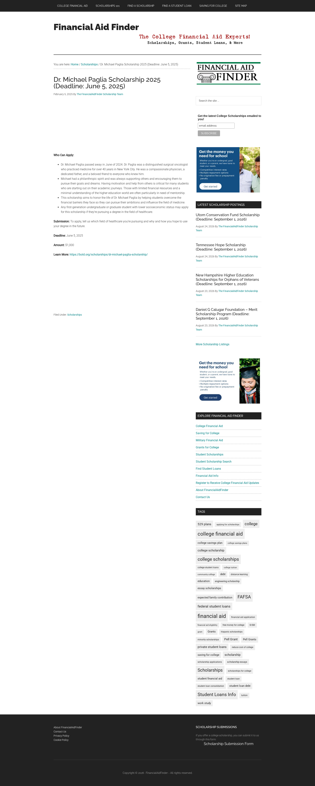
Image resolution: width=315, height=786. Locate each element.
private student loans (212, 647)
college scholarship (211, 550)
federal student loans (214, 606)
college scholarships (218, 559)
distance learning (239, 574)
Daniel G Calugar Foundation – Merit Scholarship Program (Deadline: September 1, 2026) (226, 314)
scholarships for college (239, 671)
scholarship (233, 655)
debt (222, 574)
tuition (244, 695)
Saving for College (207, 433)
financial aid (212, 616)
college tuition (230, 567)
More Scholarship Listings (212, 344)
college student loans (208, 567)
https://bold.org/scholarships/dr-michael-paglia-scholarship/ (109, 254)
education (204, 581)
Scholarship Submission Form (228, 744)
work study (204, 703)
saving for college (208, 655)
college (251, 524)
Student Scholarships (209, 454)
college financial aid (220, 534)
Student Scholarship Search (214, 461)
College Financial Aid (209, 426)
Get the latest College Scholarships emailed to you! (229, 117)
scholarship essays (237, 662)
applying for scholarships (228, 524)
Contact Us (203, 497)
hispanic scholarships (231, 631)
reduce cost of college (242, 647)
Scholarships (74, 314)
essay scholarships (209, 588)
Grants (212, 631)
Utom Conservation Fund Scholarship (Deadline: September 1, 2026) (228, 217)
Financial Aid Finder (96, 27)
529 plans (204, 524)
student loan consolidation (211, 686)
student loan (233, 678)
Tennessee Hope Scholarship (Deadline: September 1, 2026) (221, 247)
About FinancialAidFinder (212, 490)
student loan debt (239, 685)
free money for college (233, 625)
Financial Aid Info (207, 476)
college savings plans (237, 543)
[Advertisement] (122, 127)
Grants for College (207, 447)
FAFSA (244, 597)
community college (206, 574)
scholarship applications (210, 662)
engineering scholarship (227, 581)
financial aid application (243, 617)
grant (200, 632)
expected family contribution (215, 597)
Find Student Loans (208, 468)
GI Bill (252, 625)
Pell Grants (249, 639)
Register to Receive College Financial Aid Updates (227, 483)
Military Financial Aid (209, 440)
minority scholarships (208, 639)
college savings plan (210, 543)
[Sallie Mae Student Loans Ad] (228, 191)
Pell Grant (231, 639)
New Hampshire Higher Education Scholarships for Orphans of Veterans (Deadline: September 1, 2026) (227, 279)
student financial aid (210, 678)
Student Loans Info (217, 694)
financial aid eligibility (207, 625)
